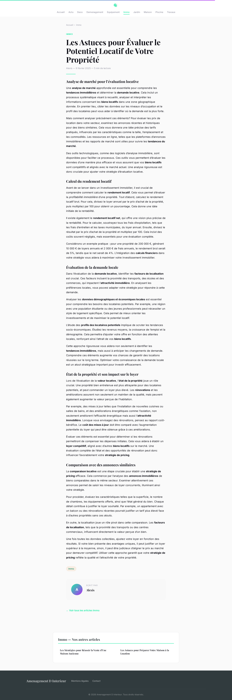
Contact (96, 681)
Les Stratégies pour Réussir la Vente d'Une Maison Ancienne (83, 652)
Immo (126, 12)
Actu (70, 12)
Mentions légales (80, 681)
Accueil (61, 12)
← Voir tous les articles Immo (82, 610)
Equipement (113, 12)
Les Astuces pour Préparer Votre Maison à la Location (144, 652)
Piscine (159, 12)
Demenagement (94, 12)
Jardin (136, 12)
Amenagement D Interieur (46, 681)
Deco (80, 12)
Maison (148, 12)
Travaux (171, 12)
